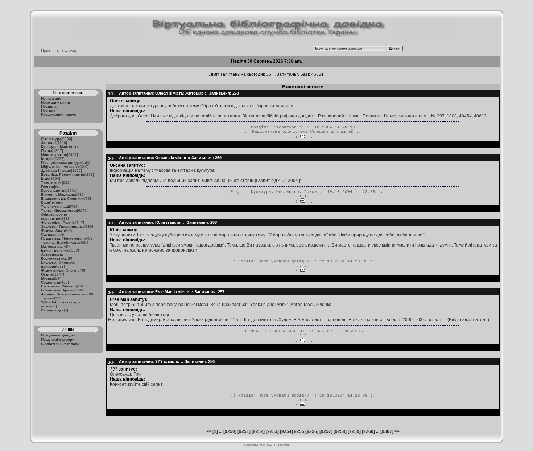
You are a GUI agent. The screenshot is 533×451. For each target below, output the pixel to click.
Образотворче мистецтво (54, 216)
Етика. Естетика (55, 250)
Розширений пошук (58, 114)
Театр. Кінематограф (60, 210)
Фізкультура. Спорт (59, 270)
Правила (49, 106)
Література (51, 139)
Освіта (47, 274)
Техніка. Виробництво (61, 242)
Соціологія (50, 282)
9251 (244, 431)
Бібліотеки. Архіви (58, 290)
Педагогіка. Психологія (62, 238)
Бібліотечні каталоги (60, 344)
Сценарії (49, 234)
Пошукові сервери (57, 340)
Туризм (47, 298)
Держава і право (56, 171)
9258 (340, 431)
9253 (272, 431)
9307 (387, 431)
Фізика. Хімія (53, 230)
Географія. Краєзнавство (53, 189)
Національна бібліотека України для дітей (303, 131)
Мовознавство (54, 155)
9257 (326, 431)
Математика (52, 246)
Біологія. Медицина (58, 194)
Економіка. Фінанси (59, 286)
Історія (47, 159)
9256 (312, 431)
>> (397, 431)
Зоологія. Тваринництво (62, 226)
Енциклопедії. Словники (62, 198)
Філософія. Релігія (58, 222)
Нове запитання (55, 102)
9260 (368, 431)
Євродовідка (52, 310)
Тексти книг (51, 183)
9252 (258, 431)
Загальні (49, 143)
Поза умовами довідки (61, 163)
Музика (47, 278)
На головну (51, 98)
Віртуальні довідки (58, 335)
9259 (354, 431)
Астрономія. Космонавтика (54, 256)
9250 (230, 431)
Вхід (72, 50)
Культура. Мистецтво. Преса (284, 192)
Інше (45, 179)
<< (208, 431)
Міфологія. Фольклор (60, 167)
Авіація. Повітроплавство (64, 294)
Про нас (48, 110)
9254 (286, 431)
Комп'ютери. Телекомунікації (55, 204)
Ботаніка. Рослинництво (63, 175)
